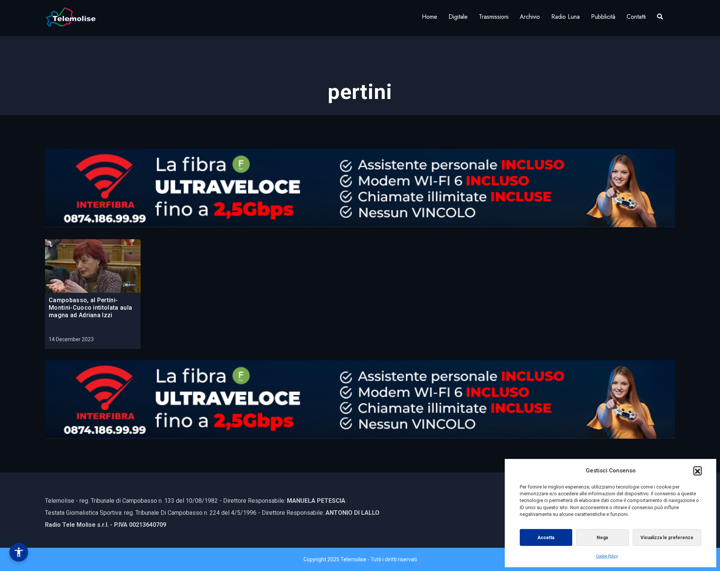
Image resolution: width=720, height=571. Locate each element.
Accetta (545, 537)
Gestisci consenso (18, 552)
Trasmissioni (493, 16)
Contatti (636, 16)
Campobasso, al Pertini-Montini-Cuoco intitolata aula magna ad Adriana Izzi (90, 308)
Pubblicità (603, 16)
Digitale (458, 16)
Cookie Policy (607, 556)
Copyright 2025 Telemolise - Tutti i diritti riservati (360, 559)
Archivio (530, 16)
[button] (697, 470)
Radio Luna (565, 16)
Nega (602, 537)
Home (429, 16)
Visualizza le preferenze (666, 537)
